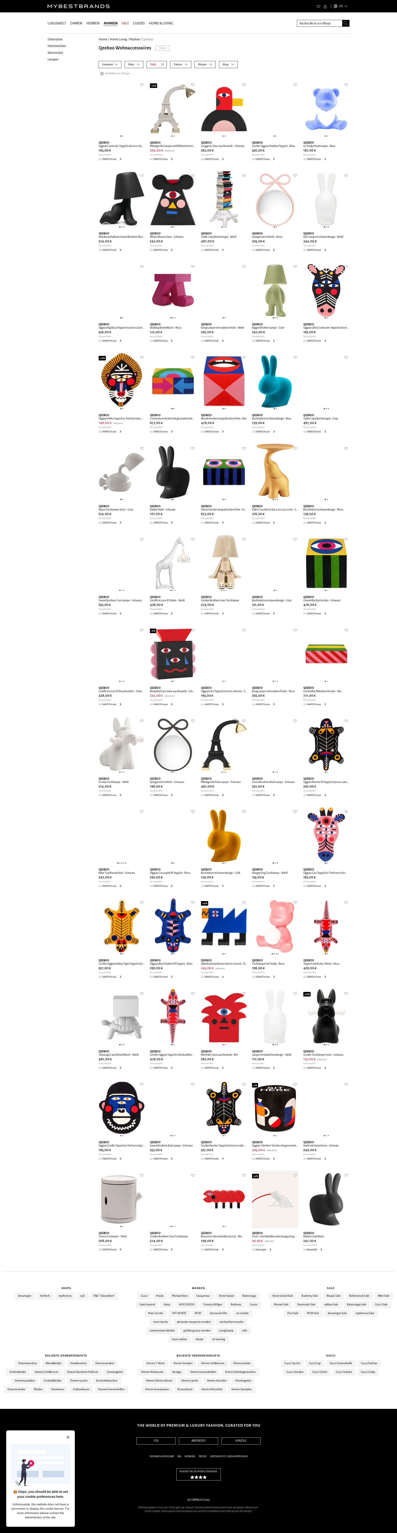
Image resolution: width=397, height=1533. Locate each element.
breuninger (24, 1295)
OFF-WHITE (179, 1313)
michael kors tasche (232, 1322)
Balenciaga (249, 1295)
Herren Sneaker (183, 1363)
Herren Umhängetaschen (240, 1372)
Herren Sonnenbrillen (203, 1372)
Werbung (189, 1456)
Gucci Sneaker (295, 1372)
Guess (254, 1304)
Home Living (118, 39)
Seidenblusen (81, 1389)
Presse (203, 1456)
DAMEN (76, 23)
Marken (198, 1288)
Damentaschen (27, 1363)
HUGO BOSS (187, 1304)
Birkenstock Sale (359, 1295)
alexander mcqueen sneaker (194, 1322)
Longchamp (226, 1330)
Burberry (236, 1304)
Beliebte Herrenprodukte (198, 1355)
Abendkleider (53, 1363)
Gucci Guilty (368, 1372)
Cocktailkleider (53, 1380)
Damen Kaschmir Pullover (82, 1372)
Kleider (38, 1389)
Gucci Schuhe (344, 1372)
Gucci (144, 1295)
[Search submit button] (345, 23)
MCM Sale (313, 1313)
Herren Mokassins (152, 1372)
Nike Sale (384, 1295)
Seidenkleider (18, 1372)
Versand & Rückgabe (162, 1456)
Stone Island (226, 1295)
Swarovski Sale (306, 1304)
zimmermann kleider (162, 1330)
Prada (159, 1295)
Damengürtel (115, 1372)
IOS (156, 1440)
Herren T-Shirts (155, 1363)
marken (134, 39)
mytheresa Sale (365, 1313)
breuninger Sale (337, 1313)
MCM (198, 1313)
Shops (66, 1288)
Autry (167, 1304)
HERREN (93, 23)
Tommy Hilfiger (212, 1304)
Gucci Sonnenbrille (341, 1363)
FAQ (179, 1456)
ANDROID (198, 1440)
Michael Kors (180, 1295)
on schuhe (242, 1313)
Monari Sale (281, 1304)
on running (218, 1339)
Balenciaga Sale (356, 1304)
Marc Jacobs (155, 1313)
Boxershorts (185, 1389)
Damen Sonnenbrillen (111, 1389)
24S (82, 1295)
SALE (125, 23)
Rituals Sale (334, 1295)
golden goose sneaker (196, 1330)
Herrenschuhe (242, 1363)
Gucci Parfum (369, 1363)
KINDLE (241, 1440)
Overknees (58, 1389)
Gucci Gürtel (319, 1372)
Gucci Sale (381, 1304)
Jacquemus (203, 1295)
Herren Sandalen (241, 1389)
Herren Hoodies (217, 1380)
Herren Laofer (189, 1380)
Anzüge (177, 1372)
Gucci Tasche (292, 1363)
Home (103, 39)
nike (244, 1330)
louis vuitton (179, 1339)
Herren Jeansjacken (157, 1389)
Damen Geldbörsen (46, 1372)
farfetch (45, 1295)
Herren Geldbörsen (213, 1363)
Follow (162, 48)
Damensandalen (25, 1380)
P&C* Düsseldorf (104, 1295)
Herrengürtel (243, 1380)
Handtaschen (78, 1363)
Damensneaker (105, 1363)
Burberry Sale (310, 1295)
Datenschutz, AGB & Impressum (229, 1456)
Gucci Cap (315, 1363)
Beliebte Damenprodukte (66, 1355)
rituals (199, 1339)
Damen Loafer (79, 1380)
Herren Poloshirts (212, 1389)
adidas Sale (331, 1304)
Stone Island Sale (282, 1295)
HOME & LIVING (161, 23)
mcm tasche (160, 1322)
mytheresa (65, 1295)
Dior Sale (293, 1313)
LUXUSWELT (57, 23)
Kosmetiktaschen (106, 1380)
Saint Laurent (147, 1304)
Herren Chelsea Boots (159, 1380)
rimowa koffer (218, 1313)
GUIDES (139, 23)
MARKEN (111, 23)
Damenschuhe (16, 1389)
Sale (331, 1288)
